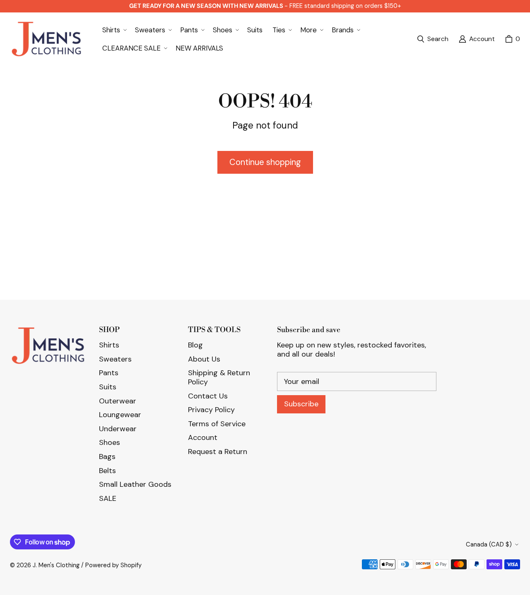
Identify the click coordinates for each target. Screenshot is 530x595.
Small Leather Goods (135, 484)
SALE (107, 498)
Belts (107, 471)
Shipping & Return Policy (219, 377)
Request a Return (217, 452)
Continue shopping (265, 162)
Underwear (118, 429)
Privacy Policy (211, 410)
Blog (195, 345)
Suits (107, 387)
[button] (113, 30)
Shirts (109, 345)
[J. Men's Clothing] (46, 39)
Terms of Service (217, 424)
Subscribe (301, 404)
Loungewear (120, 415)
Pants (108, 373)
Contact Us (208, 396)
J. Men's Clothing (56, 565)
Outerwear (117, 401)
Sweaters (115, 359)
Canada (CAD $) (489, 544)
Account (202, 437)
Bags (107, 456)
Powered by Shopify (113, 565)
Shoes (109, 442)
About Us (204, 359)
